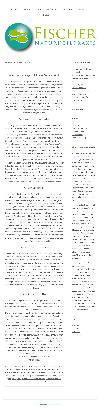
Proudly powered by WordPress (50, 404)
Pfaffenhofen (39, 378)
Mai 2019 (75, 325)
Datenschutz (52, 9)
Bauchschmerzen (55, 369)
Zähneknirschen (41, 382)
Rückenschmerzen (53, 378)
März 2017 (76, 331)
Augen (44, 369)
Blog (38, 9)
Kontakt (81, 9)
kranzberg (27, 375)
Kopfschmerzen (16, 375)
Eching (7, 372)
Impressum (67, 9)
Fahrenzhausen (17, 372)
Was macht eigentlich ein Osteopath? (34, 75)
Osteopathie (41, 366)
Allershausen (36, 369)
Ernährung (76, 125)
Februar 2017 (77, 335)
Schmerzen (23, 382)
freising (27, 372)
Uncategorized (52, 366)
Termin (32, 382)
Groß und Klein (78, 131)
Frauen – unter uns (79, 128)
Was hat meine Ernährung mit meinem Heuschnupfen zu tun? (83, 78)
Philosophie (47, 15)
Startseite (14, 9)
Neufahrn (52, 375)
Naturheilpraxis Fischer (84, 147)
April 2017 (75, 328)
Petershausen (28, 378)
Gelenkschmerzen (46, 372)
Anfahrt (27, 9)
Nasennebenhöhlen (40, 375)
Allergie (27, 369)
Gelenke (34, 372)
